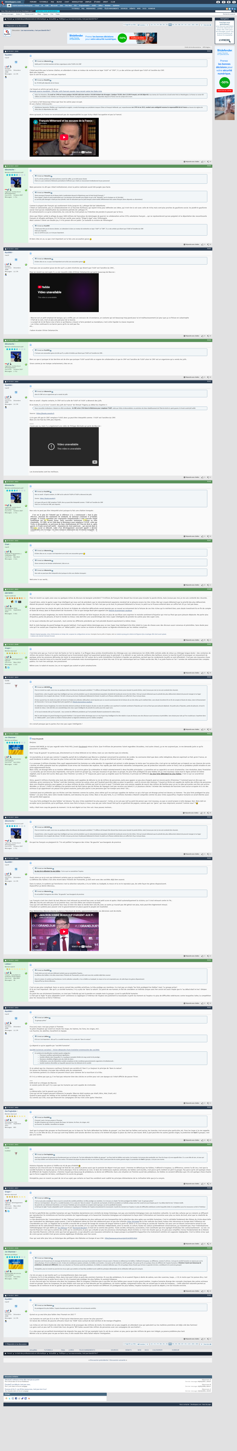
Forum (9, 19)
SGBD (94, 6)
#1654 (209, 960)
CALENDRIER (157, 1350)
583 (197, 25)
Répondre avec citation (192, 161)
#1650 (209, 677)
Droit (105, 2)
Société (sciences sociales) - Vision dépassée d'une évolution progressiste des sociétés (64, 1050)
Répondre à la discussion (16, 26)
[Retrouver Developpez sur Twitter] (230, 9)
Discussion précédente (99, 1360)
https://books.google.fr (45, 414)
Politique (62, 19)
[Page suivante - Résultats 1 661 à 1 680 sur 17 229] (201, 25)
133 (189, 25)
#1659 (209, 1248)
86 (179, 25)
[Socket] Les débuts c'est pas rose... (18, 1385)
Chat (66, 2)
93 (185, 25)
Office (101, 6)
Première (142, 25)
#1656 (209, 1107)
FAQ (52, 2)
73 (155, 25)
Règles (58, 14)
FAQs (63, 1350)
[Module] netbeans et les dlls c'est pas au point (22, 1380)
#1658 (209, 1188)
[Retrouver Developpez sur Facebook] (232, 9)
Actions (18, 14)
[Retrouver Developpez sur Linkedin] (235, 9)
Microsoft (54, 6)
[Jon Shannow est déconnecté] (16, 750)
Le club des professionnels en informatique (30, 19)
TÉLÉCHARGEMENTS (111, 8)
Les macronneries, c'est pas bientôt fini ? (35, 30)
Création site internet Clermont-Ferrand (42, 636)
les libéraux (62, 1228)
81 (164, 25)
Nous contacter (184, 1404)
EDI (75, 6)
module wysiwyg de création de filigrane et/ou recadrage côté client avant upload (141, 634)
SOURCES (124, 8)
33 (151, 25)
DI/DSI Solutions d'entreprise (22, 6)
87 (182, 25)
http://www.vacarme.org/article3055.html (121, 1238)
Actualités (52, 19)
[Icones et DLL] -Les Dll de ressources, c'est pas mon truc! (26, 1389)
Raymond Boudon (80, 1228)
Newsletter (77, 2)
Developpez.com (195, 1404)
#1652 (209, 817)
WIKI (139, 8)
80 (161, 25)
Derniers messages (7, 14)
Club (112, 2)
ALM (46, 6)
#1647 (209, 540)
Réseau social (29, 14)
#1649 (209, 644)
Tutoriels (43, 2)
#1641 (209, 51)
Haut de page (206, 1404)
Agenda (45, 14)
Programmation (84, 6)
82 (167, 25)
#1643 (209, 248)
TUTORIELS (75, 8)
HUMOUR (151, 8)
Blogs (59, 2)
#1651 (209, 733)
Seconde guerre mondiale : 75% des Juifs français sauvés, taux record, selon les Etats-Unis (66, 91)
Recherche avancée (229, 14)
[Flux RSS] (227, 9)
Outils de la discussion (192, 47)
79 (158, 25)
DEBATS (128, 1350)
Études (97, 2)
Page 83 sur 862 (130, 25)
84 (173, 25)
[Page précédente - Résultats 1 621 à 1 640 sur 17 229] (147, 25)
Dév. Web (68, 6)
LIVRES (99, 8)
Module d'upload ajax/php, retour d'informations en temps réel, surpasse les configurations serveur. (60, 634)
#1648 (209, 589)
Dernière (207, 25)
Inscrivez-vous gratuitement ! (47, 11)
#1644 (209, 340)
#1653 (209, 858)
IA (42, 6)
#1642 (209, 166)
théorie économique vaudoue (120, 611)
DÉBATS (132, 8)
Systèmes (116, 6)
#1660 (209, 1295)
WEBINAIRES (90, 8)
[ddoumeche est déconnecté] (16, 182)
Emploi (88, 2)
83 (170, 25)
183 (193, 25)
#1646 (209, 481)
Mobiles (107, 6)
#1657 (209, 1144)
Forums (33, 2)
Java (61, 6)
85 (176, 25)
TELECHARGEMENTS (87, 1350)
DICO (144, 8)
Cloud (37, 6)
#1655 (209, 1007)
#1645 (209, 381)
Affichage (206, 47)
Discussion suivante (118, 1360)
